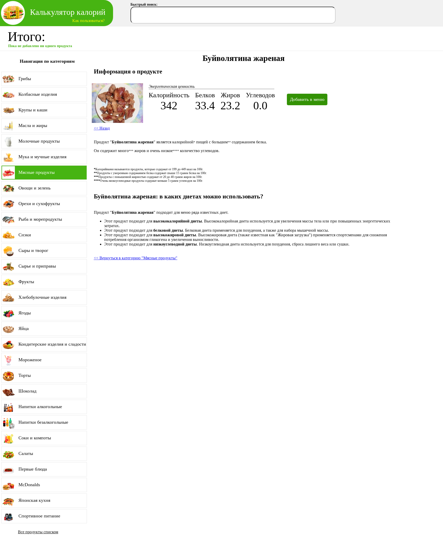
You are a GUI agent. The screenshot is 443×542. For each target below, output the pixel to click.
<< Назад (102, 128)
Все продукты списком (38, 532)
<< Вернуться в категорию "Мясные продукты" (135, 258)
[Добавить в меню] (303, 93)
